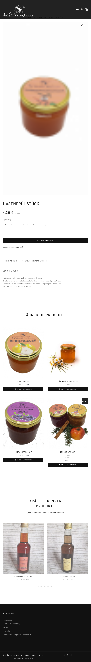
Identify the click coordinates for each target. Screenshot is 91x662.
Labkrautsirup (68, 576)
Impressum (8, 620)
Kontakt (7, 631)
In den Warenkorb (46, 240)
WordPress (29, 658)
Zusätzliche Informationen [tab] (34, 261)
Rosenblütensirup (23, 576)
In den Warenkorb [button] (24, 389)
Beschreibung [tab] (11, 261)
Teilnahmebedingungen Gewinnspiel (17, 635)
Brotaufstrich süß (17, 247)
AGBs (6, 627)
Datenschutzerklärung (12, 624)
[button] (82, 25)
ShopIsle (16, 658)
